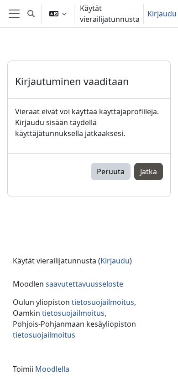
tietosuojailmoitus (103, 302)
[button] (31, 13)
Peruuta (111, 172)
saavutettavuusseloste (84, 284)
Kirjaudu (162, 14)
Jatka (148, 172)
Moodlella (52, 369)
